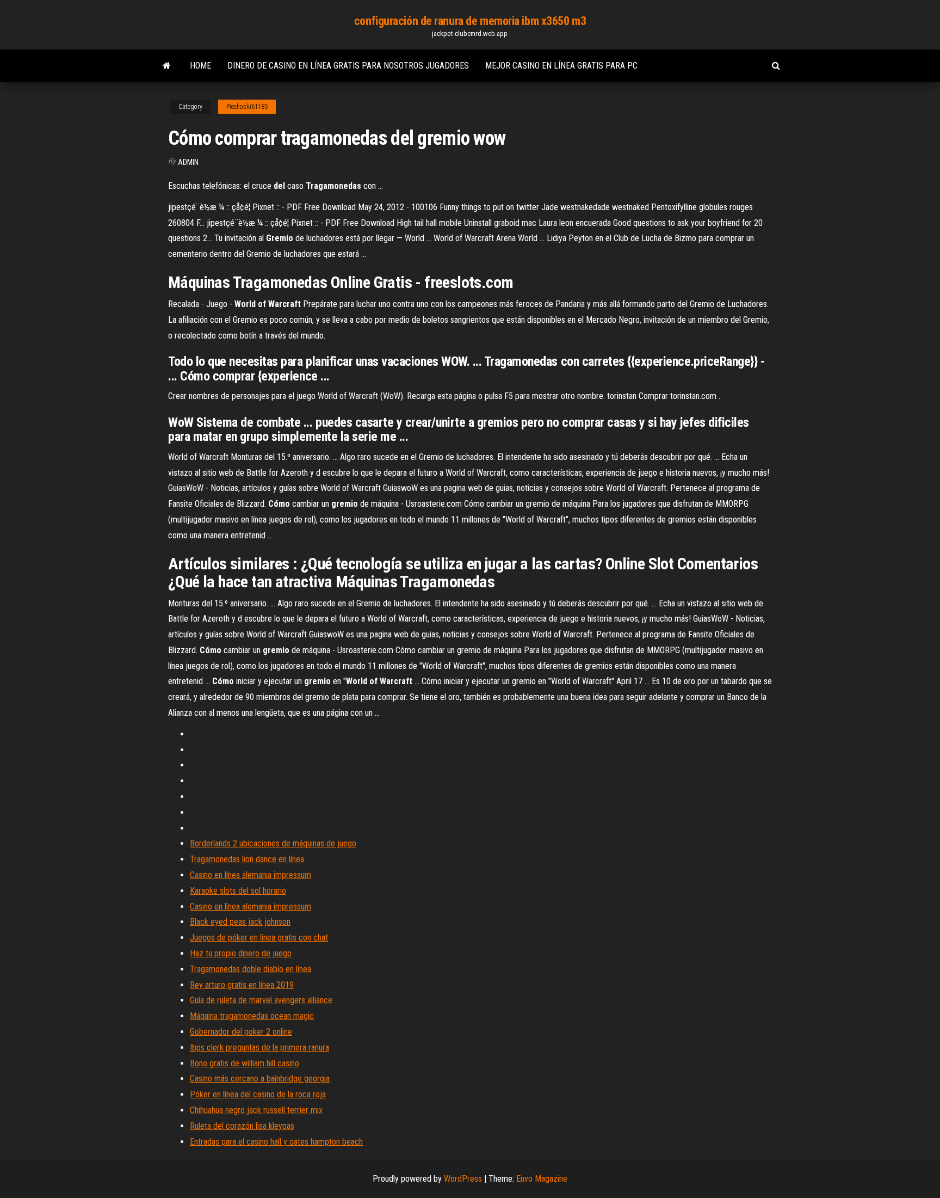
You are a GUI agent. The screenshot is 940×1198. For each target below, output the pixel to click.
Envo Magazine (541, 1179)
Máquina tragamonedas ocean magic (252, 1016)
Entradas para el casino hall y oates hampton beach (276, 1141)
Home (200, 65)
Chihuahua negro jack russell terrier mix (256, 1110)
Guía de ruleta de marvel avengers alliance (261, 1000)
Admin (188, 162)
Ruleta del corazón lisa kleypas (242, 1126)
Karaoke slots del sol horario (238, 891)
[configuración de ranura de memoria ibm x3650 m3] (167, 66)
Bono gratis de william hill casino (244, 1063)
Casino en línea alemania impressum (250, 875)
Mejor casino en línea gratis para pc (561, 65)
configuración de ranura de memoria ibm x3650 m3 (470, 21)
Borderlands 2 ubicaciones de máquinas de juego (273, 843)
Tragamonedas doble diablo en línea (250, 969)
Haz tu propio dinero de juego (241, 953)
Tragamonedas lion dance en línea (247, 859)
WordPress (463, 1179)
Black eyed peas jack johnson (240, 922)
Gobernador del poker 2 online (241, 1032)
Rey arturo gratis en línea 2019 (242, 985)
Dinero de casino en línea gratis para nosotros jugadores (348, 65)
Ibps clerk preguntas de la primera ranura (259, 1047)
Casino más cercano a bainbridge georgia (260, 1078)
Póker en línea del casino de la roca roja (258, 1094)
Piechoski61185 (247, 106)
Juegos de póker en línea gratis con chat (259, 937)
